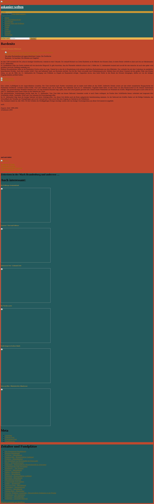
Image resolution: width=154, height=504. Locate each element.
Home (7, 18)
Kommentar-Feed (11, 439)
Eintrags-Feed (9, 437)
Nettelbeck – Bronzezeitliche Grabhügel (18, 476)
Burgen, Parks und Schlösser (14, 23)
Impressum (8, 35)
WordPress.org (10, 441)
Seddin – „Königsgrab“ (13, 483)
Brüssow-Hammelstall (12, 453)
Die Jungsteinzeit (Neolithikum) (15, 451)
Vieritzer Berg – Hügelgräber (14, 491)
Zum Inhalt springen (19, 14)
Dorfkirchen (9, 21)
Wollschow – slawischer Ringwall (16, 498)
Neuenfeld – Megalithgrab (13, 478)
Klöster (7, 25)
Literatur (8, 31)
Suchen (3, 12)
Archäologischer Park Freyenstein (16, 466)
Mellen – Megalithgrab (12, 472)
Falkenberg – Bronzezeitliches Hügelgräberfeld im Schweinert (25, 465)
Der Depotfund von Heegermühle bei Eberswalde (21, 461)
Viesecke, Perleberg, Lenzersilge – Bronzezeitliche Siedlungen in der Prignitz (30, 493)
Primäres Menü (6, 14)
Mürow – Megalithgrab (12, 474)
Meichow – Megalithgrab (13, 470)
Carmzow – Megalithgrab (13, 455)
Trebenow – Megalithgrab (13, 489)
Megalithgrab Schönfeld (13, 480)
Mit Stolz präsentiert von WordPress (13, 502)
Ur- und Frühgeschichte (13, 20)
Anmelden (8, 435)
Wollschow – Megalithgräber (14, 497)
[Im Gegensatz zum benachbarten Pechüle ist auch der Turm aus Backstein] (7, 78)
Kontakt (7, 33)
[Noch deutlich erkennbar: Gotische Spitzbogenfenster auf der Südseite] (8, 80)
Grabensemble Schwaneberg (14, 482)
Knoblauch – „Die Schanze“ (14, 468)
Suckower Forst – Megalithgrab (15, 485)
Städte (7, 27)
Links (7, 29)
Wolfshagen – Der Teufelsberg (15, 495)
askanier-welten (12, 7)
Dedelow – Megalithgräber (14, 459)
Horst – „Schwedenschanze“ (14, 463)
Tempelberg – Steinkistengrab (15, 487)
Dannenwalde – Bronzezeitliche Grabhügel (19, 457)
